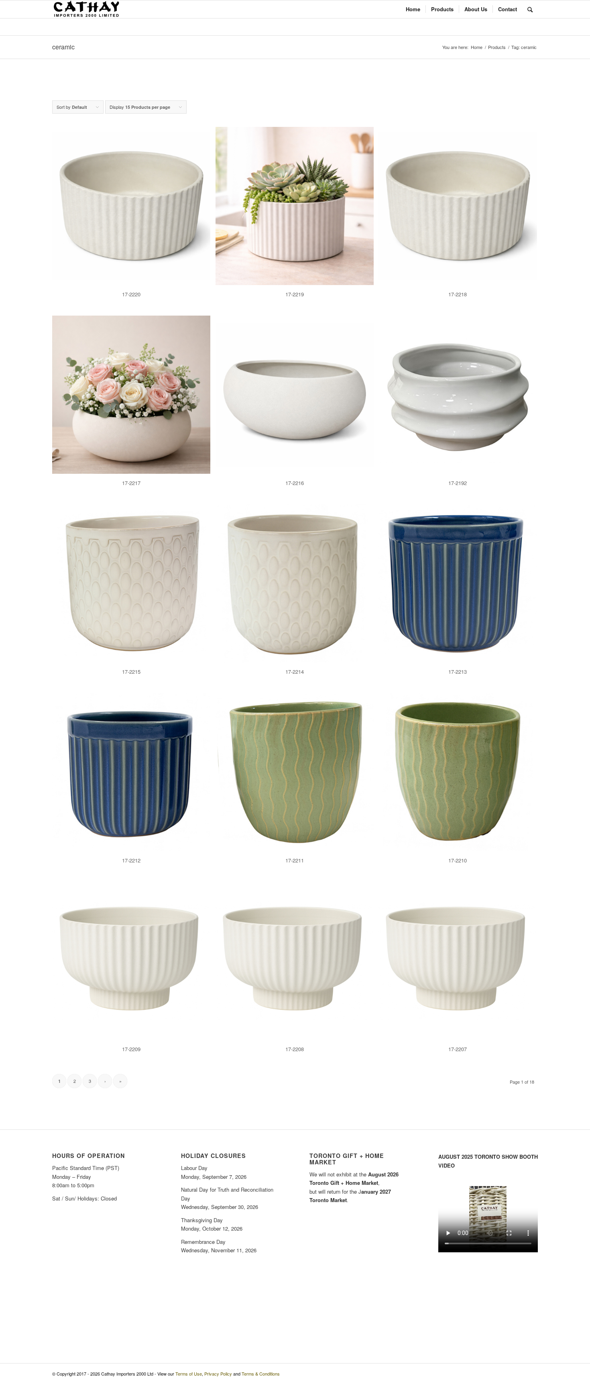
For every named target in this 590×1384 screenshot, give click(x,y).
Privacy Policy (218, 1373)
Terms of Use (188, 1373)
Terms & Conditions (261, 1373)
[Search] (530, 9)
